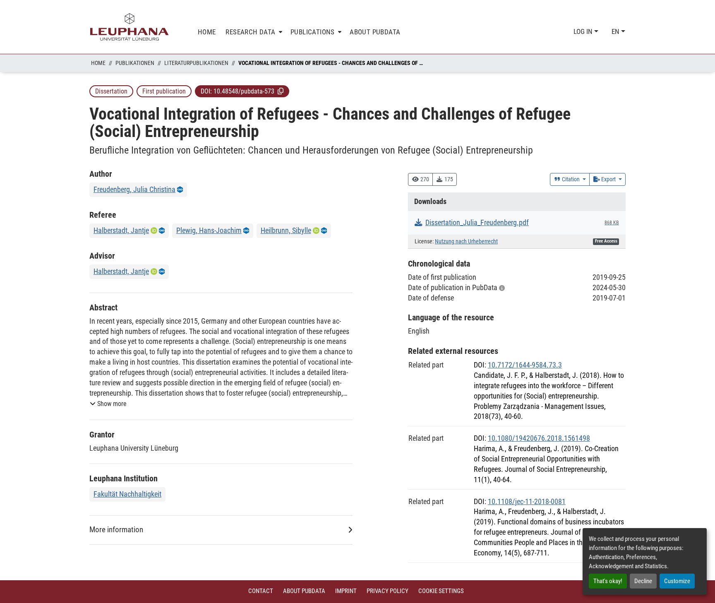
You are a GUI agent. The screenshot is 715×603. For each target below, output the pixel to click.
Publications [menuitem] (312, 32)
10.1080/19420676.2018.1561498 (539, 438)
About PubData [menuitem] (375, 32)
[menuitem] (253, 32)
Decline (643, 581)
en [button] (616, 31)
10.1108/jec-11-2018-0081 (527, 501)
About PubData (304, 591)
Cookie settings (441, 591)
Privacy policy (387, 591)
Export (608, 179)
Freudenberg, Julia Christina (134, 189)
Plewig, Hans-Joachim (209, 230)
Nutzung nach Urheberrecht (466, 241)
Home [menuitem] (207, 32)
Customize (677, 581)
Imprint (346, 591)
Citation (571, 179)
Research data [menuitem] (250, 32)
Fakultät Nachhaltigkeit (127, 494)
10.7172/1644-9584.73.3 (525, 364)
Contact (260, 591)
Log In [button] (583, 31)
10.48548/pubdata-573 (244, 91)
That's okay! (607, 581)
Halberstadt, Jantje (121, 230)
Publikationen (134, 63)
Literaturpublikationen (196, 63)
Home (98, 63)
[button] (280, 91)
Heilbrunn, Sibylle (286, 230)
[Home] (129, 26)
